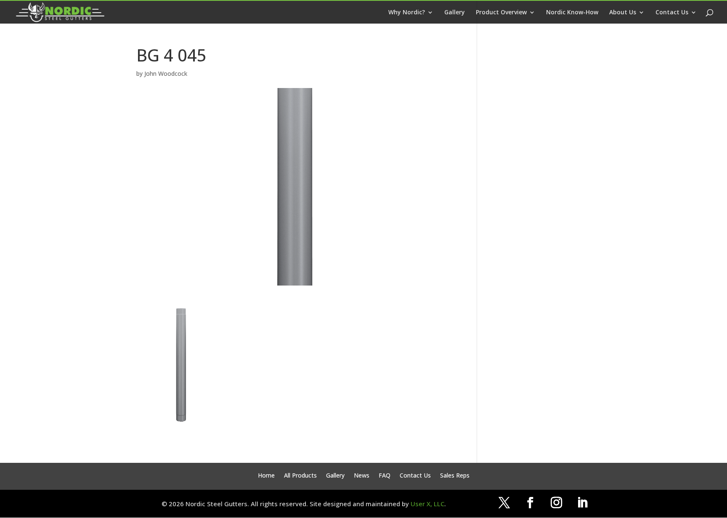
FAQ (384, 476)
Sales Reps (455, 476)
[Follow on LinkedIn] (582, 502)
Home (266, 476)
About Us (622, 12)
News (361, 476)
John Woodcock (165, 73)
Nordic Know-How (572, 12)
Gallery (454, 12)
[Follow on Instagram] (556, 502)
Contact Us (671, 12)
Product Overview (501, 12)
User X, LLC (427, 503)
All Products (300, 476)
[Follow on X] (504, 502)
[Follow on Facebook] (530, 502)
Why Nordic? (406, 12)
